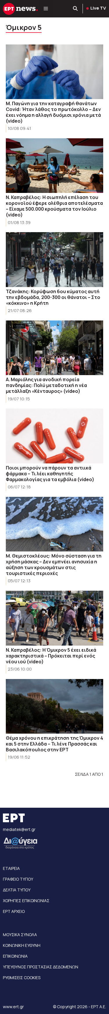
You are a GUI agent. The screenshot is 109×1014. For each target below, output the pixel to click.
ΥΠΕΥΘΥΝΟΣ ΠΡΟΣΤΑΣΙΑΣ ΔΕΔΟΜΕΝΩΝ (40, 967)
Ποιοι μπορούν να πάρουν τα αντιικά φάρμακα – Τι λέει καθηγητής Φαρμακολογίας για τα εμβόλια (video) (50, 474)
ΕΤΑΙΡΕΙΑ (11, 868)
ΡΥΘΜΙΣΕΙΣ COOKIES (21, 977)
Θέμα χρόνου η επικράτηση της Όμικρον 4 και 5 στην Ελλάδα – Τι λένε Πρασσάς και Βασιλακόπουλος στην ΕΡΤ (54, 744)
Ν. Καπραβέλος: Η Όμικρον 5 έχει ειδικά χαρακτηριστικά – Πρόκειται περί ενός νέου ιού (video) (51, 656)
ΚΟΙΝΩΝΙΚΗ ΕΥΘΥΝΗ (21, 945)
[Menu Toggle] (46, 8)
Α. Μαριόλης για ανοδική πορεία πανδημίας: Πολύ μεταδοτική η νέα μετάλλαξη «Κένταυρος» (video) (46, 385)
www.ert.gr (13, 1006)
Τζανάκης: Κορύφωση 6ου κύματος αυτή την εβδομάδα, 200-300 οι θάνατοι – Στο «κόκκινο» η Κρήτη (53, 297)
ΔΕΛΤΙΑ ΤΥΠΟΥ (17, 890)
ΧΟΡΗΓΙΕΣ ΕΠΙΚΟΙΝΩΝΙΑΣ (26, 900)
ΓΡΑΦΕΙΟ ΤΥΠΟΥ (18, 879)
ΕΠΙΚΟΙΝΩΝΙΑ (15, 956)
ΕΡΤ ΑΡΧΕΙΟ (14, 911)
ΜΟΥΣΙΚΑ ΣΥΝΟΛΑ (20, 934)
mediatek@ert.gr (19, 829)
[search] (75, 8)
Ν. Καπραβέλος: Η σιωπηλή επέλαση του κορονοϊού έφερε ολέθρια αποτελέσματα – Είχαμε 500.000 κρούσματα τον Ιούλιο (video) (54, 206)
